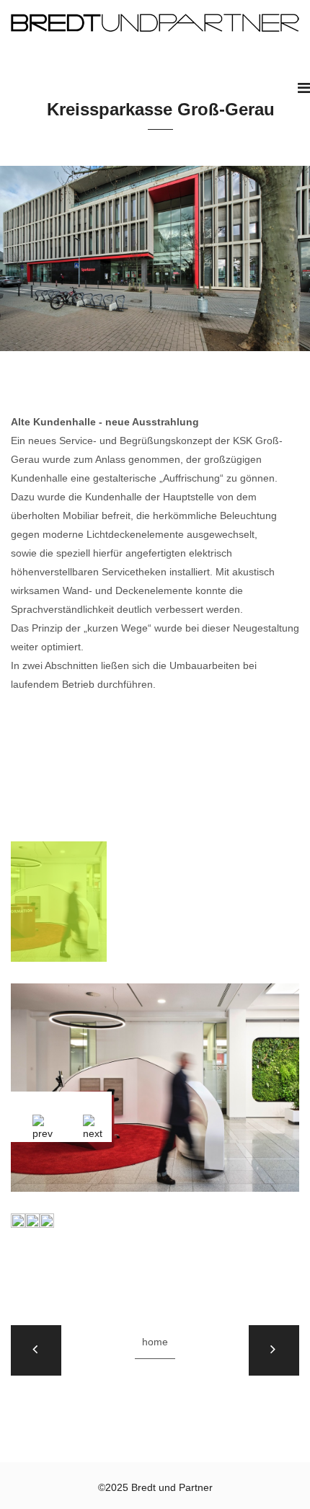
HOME (155, 1342)
